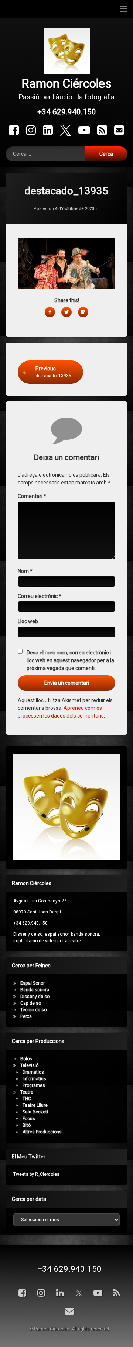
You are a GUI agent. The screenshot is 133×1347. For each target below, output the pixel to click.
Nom (25, 571)
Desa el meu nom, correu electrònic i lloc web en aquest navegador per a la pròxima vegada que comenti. (70, 660)
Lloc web (28, 621)
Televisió (29, 1065)
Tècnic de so (33, 1009)
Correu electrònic (39, 596)
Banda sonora (34, 989)
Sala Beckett (35, 1112)
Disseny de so (35, 996)
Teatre (26, 1092)
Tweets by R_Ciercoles (36, 1174)
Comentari (32, 496)
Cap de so (30, 1003)
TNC (27, 1098)
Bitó (27, 1125)
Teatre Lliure (35, 1105)
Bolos (26, 1058)
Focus (29, 1118)
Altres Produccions (42, 1131)
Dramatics (33, 1072)
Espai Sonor (32, 983)
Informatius (34, 1078)
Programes (34, 1085)
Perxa (26, 1016)
